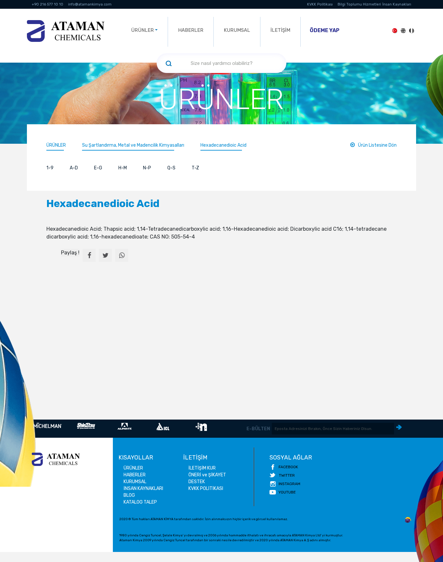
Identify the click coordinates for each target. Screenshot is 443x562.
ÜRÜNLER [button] (142, 30)
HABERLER (190, 30)
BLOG (129, 495)
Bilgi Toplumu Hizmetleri (359, 4)
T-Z (195, 168)
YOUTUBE (287, 492)
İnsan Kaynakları (396, 4)
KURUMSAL (237, 30)
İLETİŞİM (280, 30)
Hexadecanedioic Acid (223, 145)
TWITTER (287, 475)
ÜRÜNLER (56, 145)
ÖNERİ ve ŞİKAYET (207, 475)
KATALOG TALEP (140, 502)
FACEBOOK (288, 467)
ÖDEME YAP (325, 30)
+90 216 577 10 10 (47, 4)
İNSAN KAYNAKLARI (143, 488)
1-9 (50, 168)
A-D (74, 168)
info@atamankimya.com (90, 4)
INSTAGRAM (289, 484)
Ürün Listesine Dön (377, 145)
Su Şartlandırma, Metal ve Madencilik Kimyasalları (133, 145)
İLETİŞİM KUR (202, 468)
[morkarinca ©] (408, 520)
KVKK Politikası (320, 4)
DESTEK (196, 481)
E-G (98, 168)
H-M (122, 168)
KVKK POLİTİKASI (205, 488)
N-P (147, 168)
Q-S (171, 168)
